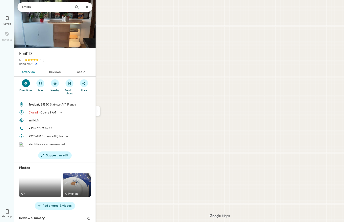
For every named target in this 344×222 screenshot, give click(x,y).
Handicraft (26, 64)
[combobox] (46, 7)
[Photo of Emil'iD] (55, 24)
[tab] (28, 71)
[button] (55, 112)
